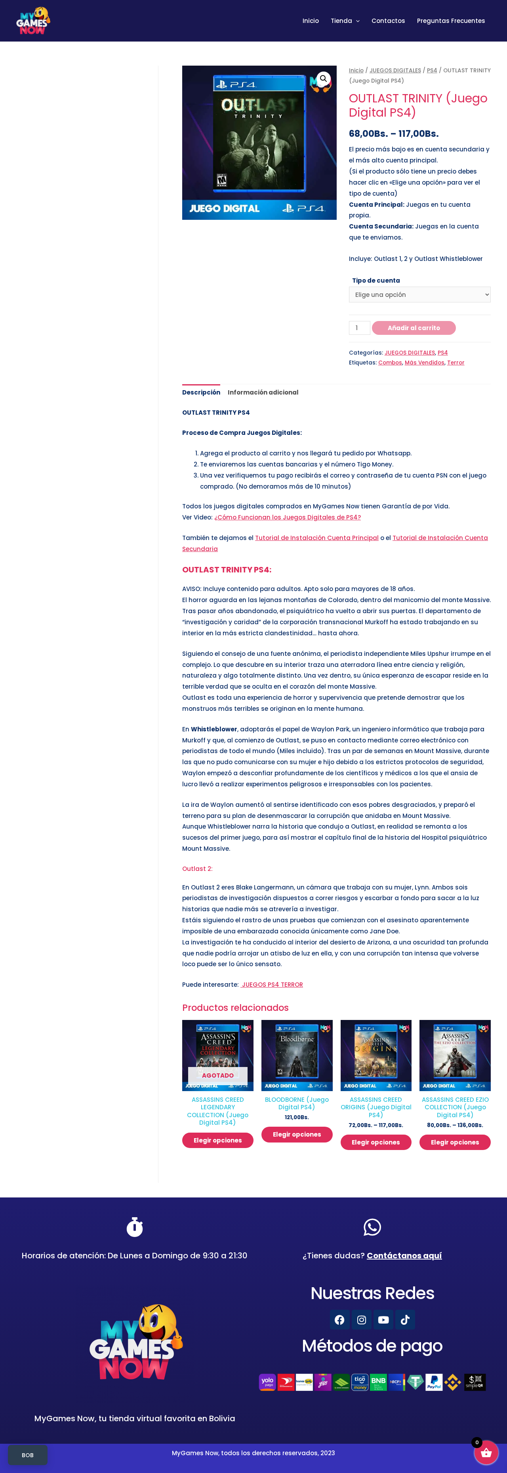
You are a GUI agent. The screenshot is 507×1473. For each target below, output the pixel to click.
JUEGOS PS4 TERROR (271, 984)
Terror (456, 362)
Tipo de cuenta (376, 280)
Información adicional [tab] (263, 392)
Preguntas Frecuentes (451, 21)
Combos (390, 362)
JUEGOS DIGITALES (395, 70)
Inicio (311, 21)
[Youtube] (383, 1319)
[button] (323, 79)
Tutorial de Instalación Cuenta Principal (317, 538)
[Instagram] (362, 1319)
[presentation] (356, 20)
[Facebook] (340, 1319)
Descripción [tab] (201, 392)
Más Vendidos (424, 362)
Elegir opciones (218, 1140)
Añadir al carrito (414, 328)
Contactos (388, 21)
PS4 (432, 70)
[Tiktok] (405, 1319)
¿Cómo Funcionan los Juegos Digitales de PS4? (287, 517)
